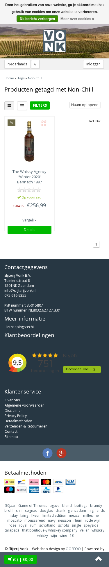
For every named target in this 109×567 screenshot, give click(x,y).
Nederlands (17, 64)
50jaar (10, 505)
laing (24, 515)
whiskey (98, 530)
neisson (64, 520)
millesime (91, 515)
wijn (54, 535)
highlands (97, 510)
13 (72, 535)
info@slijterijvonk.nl (20, 290)
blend (67, 505)
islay (14, 515)
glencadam (77, 510)
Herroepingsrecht (19, 326)
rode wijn (92, 520)
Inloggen (93, 64)
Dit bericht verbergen (37, 19)
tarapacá (12, 530)
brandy (96, 505)
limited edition (54, 515)
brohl (8, 510)
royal (23, 525)
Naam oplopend (85, 104)
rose (12, 525)
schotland (47, 525)
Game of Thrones (32, 505)
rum (33, 525)
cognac (31, 510)
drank (60, 510)
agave (55, 505)
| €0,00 (23, 559)
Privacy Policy (16, 415)
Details (29, 229)
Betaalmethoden (18, 420)
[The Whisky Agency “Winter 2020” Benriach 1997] (29, 141)
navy (52, 520)
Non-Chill (35, 78)
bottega (80, 505)
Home (9, 78)
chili (19, 510)
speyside (91, 525)
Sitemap (11, 436)
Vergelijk (29, 220)
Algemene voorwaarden (24, 405)
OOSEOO (73, 548)
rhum (78, 520)
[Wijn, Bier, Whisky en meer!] (54, 41)
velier (84, 530)
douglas (46, 510)
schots (63, 525)
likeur (35, 515)
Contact (11, 431)
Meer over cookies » (77, 19)
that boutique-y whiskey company (49, 530)
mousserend (34, 520)
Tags (20, 78)
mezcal (75, 515)
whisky (42, 535)
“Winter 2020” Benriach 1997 (29, 177)
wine (63, 535)
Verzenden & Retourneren (26, 426)
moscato (14, 520)
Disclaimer (13, 410)
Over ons (12, 400)
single (76, 525)
